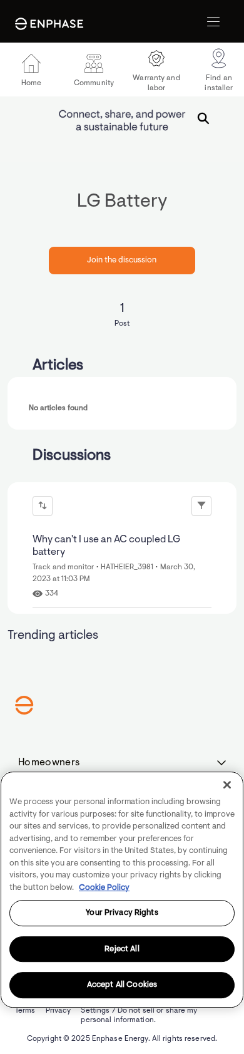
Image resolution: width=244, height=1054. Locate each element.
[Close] (227, 784)
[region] (122, 889)
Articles (58, 365)
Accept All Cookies (122, 985)
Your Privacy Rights (122, 913)
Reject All (121, 949)
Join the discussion (121, 260)
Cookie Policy (104, 888)
